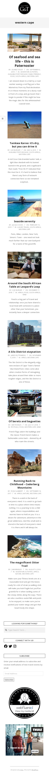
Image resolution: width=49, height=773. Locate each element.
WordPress (35, 770)
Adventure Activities (29, 72)
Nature (26, 493)
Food (12, 76)
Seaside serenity (24, 221)
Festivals (15, 427)
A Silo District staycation (24, 351)
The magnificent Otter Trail (24, 564)
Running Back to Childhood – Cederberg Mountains (24, 484)
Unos (21, 770)
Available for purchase (18, 74)
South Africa (20, 76)
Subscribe (9, 679)
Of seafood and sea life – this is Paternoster (24, 61)
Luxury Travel (23, 227)
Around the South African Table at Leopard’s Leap (24, 285)
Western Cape (33, 76)
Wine (25, 294)
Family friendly (34, 74)
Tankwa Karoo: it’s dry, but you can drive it (24, 144)
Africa (20, 292)
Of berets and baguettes (24, 421)
